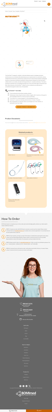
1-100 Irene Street (27, 315)
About (26, 330)
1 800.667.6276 (14, 410)
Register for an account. (40, 122)
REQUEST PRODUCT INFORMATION (26, 106)
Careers (26, 403)
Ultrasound (26, 363)
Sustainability (26, 338)
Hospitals (17, 11)
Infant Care (26, 355)
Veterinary (26, 365)
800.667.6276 (27, 304)
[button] (45, 21)
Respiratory (26, 347)
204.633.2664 (27, 310)
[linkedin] (27, 386)
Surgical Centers (26, 377)
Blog (26, 336)
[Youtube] (23, 386)
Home (6, 11)
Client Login (26, 398)
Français (35, 1)
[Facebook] (20, 386)
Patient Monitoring (26, 357)
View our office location (27, 319)
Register (44, 1)
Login (40, 1)
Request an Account (26, 400)
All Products (26, 328)
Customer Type (11, 11)
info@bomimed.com (19, 230)
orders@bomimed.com (25, 242)
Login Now (30, 122)
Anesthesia (26, 350)
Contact (26, 333)
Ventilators (26, 352)
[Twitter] (30, 386)
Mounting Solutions (26, 360)
